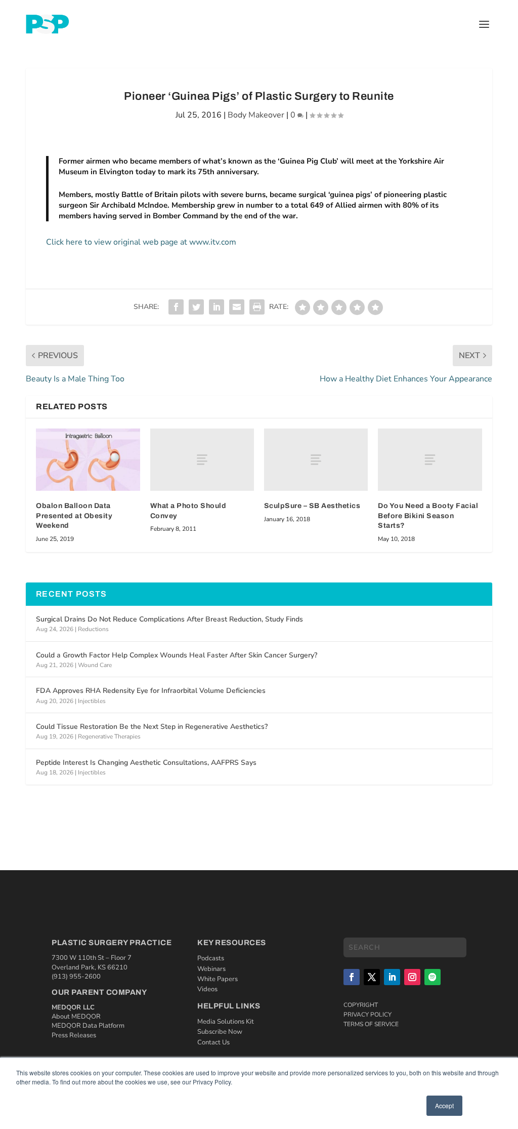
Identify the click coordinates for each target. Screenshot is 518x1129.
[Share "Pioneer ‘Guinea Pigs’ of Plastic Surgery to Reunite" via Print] (257, 307)
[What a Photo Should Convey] (202, 460)
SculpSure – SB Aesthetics (312, 506)
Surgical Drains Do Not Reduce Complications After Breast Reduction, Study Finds (169, 619)
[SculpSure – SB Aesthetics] (316, 460)
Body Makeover (256, 115)
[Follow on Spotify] (432, 977)
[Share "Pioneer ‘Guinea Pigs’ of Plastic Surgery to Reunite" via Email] (237, 307)
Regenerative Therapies (109, 736)
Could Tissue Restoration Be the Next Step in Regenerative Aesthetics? (152, 726)
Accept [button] (444, 1105)
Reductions (93, 629)
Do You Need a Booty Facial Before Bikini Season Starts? (428, 515)
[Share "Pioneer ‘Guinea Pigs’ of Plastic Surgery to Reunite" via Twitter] (196, 307)
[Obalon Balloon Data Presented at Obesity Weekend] (88, 460)
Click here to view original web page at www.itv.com (141, 242)
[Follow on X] (372, 977)
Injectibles (92, 701)
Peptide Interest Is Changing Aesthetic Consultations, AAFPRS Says (146, 762)
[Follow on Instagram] (412, 977)
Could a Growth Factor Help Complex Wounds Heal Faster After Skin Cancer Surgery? (176, 655)
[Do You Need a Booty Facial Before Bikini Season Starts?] (430, 460)
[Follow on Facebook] (351, 977)
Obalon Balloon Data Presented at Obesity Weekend (74, 515)
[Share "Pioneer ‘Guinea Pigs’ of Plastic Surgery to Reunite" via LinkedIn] (216, 307)
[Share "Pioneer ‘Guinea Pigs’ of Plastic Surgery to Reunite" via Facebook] (176, 307)
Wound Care (95, 665)
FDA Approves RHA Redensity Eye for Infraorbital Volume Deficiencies (151, 690)
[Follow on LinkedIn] (392, 977)
